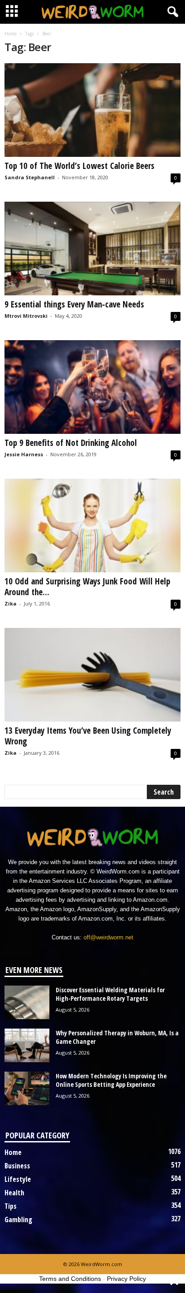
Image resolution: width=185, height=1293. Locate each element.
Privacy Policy (126, 1278)
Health (14, 1193)
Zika (10, 603)
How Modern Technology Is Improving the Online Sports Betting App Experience (111, 1080)
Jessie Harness (23, 454)
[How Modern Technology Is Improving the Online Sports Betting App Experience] (26, 1088)
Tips (10, 1206)
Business (17, 1166)
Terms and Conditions (70, 1278)
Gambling (18, 1219)
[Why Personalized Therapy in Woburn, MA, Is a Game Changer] (26, 1045)
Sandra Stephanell (29, 177)
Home (10, 33)
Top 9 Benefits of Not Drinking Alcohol (70, 443)
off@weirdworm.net (108, 937)
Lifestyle (17, 1179)
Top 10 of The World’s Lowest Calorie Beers (79, 166)
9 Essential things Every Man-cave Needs (74, 304)
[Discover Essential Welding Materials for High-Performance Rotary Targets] (26, 1002)
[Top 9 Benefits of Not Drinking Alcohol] (92, 387)
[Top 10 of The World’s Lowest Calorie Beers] (92, 110)
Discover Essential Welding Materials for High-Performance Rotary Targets (110, 994)
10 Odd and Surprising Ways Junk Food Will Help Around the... (87, 586)
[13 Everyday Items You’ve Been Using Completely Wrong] (92, 675)
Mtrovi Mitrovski (26, 315)
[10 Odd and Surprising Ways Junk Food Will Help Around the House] (92, 525)
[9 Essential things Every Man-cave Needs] (92, 248)
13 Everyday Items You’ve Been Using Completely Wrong (87, 736)
